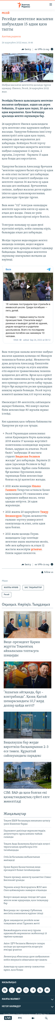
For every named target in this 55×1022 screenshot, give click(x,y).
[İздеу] (46, 1018)
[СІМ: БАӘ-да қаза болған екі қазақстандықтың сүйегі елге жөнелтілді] (27, 775)
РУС (20, 1018)
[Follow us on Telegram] (33, 990)
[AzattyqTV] (33, 1018)
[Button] (26, 49)
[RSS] (40, 990)
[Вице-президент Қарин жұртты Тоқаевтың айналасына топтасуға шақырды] (27, 624)
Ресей (5, 13)
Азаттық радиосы (11, 36)
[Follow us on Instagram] (26, 990)
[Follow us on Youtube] (19, 990)
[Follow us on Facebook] (5, 990)
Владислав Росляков (27, 456)
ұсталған (36, 549)
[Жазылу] (47, 990)
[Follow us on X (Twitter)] (12, 990)
